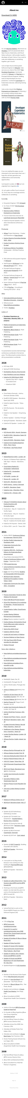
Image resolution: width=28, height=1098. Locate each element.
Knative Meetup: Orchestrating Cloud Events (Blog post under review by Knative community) (15, 624)
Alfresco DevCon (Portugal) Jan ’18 (14, 750)
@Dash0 (17, 68)
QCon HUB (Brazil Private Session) (14, 599)
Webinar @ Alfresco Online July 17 (14, 800)
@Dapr (6, 233)
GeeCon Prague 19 (9, 702)
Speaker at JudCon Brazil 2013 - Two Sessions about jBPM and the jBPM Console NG (15, 883)
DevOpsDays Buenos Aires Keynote (14, 372)
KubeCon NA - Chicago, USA (12, 493)
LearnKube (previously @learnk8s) (14, 218)
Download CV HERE (9, 15)
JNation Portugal (9, 645)
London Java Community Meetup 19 (14, 707)
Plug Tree (11, 921)
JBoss (6, 284)
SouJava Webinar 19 (10, 699)
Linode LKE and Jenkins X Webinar (14, 634)
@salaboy (4, 51)
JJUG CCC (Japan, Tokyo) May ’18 (14, 761)
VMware (11, 74)
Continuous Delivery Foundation (13, 248)
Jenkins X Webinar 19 (10, 689)
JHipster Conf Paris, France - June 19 (15, 717)
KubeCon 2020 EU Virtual (11, 632)
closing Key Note (9, 828)
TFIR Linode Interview (10, 564)
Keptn (5, 572)
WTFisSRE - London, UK (11, 476)
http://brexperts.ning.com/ (16, 976)
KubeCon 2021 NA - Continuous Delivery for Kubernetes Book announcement (13, 552)
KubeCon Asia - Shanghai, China (13, 490)
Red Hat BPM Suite (17, 865)
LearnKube (19, 80)
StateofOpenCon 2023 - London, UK (15, 456)
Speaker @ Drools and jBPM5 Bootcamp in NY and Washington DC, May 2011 (14, 960)
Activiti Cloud (14, 277)
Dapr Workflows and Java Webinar (14, 374)
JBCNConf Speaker (9, 849)
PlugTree (11, 287)
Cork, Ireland (21, 835)
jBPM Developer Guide (10, 344)
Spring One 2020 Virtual (11, 629)
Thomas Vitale (15, 97)
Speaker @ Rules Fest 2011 (12, 943)
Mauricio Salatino (11, 48)
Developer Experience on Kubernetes (13, 95)
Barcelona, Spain (20, 825)
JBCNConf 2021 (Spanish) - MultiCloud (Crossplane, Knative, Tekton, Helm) (13, 579)
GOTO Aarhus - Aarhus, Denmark (14, 484)
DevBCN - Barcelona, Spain (12, 487)
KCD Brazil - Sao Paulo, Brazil (13, 447)
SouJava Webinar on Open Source (14, 637)
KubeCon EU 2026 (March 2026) (13, 377)
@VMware (16, 263)
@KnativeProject (9, 265)
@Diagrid (8, 261)
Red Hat (19, 74)
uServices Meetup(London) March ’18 (15, 756)
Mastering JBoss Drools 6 (12, 329)
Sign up (14, 1080)
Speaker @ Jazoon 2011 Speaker (14, 946)
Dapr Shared (18, 235)
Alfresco (6, 277)
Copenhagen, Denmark (11, 832)
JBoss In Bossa (15, 984)
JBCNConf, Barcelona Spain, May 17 (15, 802)
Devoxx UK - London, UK (11, 479)
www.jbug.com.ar (9, 1016)
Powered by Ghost (14, 1087)
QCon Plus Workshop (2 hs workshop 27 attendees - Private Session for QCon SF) (15, 604)
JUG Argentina (21, 965)
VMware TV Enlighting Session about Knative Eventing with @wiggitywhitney (15, 504)
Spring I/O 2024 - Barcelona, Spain (14, 440)
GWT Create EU (15, 844)
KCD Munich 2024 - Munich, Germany (15, 432)
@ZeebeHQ (14, 270)
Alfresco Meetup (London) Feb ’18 (14, 753)
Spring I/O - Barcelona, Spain (12, 482)
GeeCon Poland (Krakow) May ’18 (14, 758)
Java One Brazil (15, 979)
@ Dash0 (22, 203)
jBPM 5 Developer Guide (11, 339)
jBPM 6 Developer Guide (11, 334)
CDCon (6, 619)
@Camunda (7, 270)
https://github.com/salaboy (12, 305)
